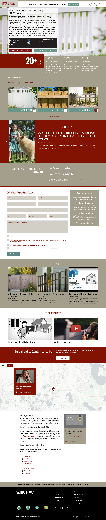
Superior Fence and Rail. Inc (22, 516)
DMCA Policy (87, 516)
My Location (31, 4)
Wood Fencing (57, 110)
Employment (77, 492)
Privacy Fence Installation (29, 468)
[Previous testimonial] (7, 142)
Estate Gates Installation (29, 466)
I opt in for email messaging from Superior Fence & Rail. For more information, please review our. (33, 248)
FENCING (45, 4)
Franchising (77, 503)
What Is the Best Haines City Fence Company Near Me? (51, 295)
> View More (53, 116)
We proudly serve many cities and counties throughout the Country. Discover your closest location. (53, 484)
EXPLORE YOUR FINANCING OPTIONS (20, 50)
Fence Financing (78, 500)
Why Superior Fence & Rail (62, 342)
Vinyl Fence (26, 454)
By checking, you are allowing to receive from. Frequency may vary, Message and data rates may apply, (38, 244)
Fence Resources (59, 497)
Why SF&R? (77, 497)
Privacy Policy (54, 248)
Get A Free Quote (73, 4)
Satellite (4, 365)
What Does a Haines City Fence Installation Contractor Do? (20, 295)
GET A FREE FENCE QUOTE (45, 50)
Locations (57, 492)
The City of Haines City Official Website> (74, 437)
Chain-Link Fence (28, 461)
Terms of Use (80, 516)
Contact (64, 4)
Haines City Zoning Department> (72, 439)
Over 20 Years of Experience (60, 168)
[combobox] (37, 216)
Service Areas (38, 4)
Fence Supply (27, 473)
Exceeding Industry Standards (61, 174)
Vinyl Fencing (26, 110)
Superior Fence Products (29, 436)
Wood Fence (27, 458)
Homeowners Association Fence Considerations (83, 294)
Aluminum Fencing (86, 110)
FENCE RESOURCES (52, 4)
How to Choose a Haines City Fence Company (22, 342)
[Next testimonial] (99, 142)
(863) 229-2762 (98, 5)
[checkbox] (8, 236)
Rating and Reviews (78, 494)
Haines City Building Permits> (71, 441)
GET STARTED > (13, 253)
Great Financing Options (58, 179)
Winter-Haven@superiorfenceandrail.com (24, 392)
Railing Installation (28, 463)
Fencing (57, 494)
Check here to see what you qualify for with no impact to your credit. (24, 236)
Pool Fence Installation (29, 470)
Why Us (58, 4)
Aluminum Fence (27, 456)
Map (10, 365)
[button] (53, 389)
